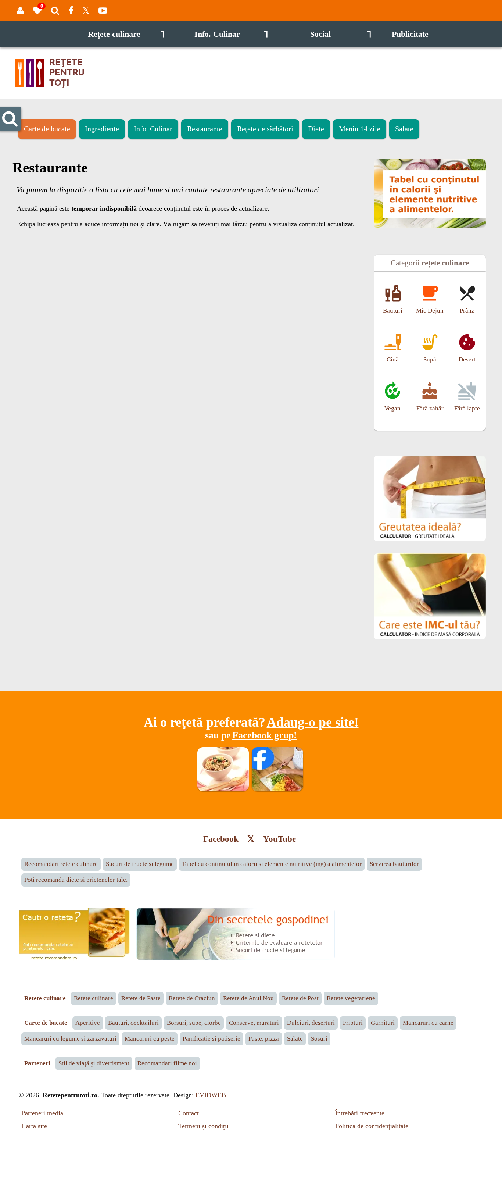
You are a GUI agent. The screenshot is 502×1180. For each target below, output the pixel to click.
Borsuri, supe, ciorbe (194, 1022)
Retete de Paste (141, 998)
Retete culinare (93, 998)
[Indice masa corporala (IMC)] (429, 638)
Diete (316, 129)
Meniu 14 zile (359, 129)
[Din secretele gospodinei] (235, 958)
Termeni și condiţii (203, 1126)
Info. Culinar (231, 34)
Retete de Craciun (192, 998)
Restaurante (204, 129)
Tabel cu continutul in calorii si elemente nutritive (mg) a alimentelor (272, 863)
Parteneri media (42, 1113)
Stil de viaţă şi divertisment (93, 1063)
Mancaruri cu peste (150, 1038)
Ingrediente (102, 129)
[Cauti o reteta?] (76, 961)
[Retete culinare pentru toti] (60, 87)
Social (340, 34)
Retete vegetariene (351, 998)
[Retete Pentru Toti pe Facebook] (70, 10)
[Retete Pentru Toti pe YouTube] (102, 10)
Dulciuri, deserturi (311, 1022)
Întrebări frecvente (359, 1113)
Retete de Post (300, 998)
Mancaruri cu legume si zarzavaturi (70, 1038)
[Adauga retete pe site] (223, 789)
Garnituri (383, 1022)
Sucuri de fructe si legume (140, 863)
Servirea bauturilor (394, 863)
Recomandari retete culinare (61, 863)
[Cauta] (55, 10)
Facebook (221, 839)
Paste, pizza (263, 1038)
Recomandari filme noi (167, 1063)
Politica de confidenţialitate (371, 1126)
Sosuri (319, 1038)
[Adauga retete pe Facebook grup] (277, 789)
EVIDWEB (211, 1095)
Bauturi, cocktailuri (133, 1022)
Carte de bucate (47, 129)
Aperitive (87, 1022)
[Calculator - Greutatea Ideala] (429, 539)
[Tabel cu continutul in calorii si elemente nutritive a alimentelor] (429, 226)
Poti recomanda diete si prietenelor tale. (76, 879)
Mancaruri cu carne (428, 1022)
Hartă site (34, 1126)
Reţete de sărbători (265, 129)
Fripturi (353, 1022)
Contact (188, 1113)
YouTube (279, 839)
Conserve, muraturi (254, 1022)
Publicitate (410, 34)
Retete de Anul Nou (248, 998)
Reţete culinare (126, 34)
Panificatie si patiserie (211, 1038)
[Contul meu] (20, 10)
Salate (404, 129)
